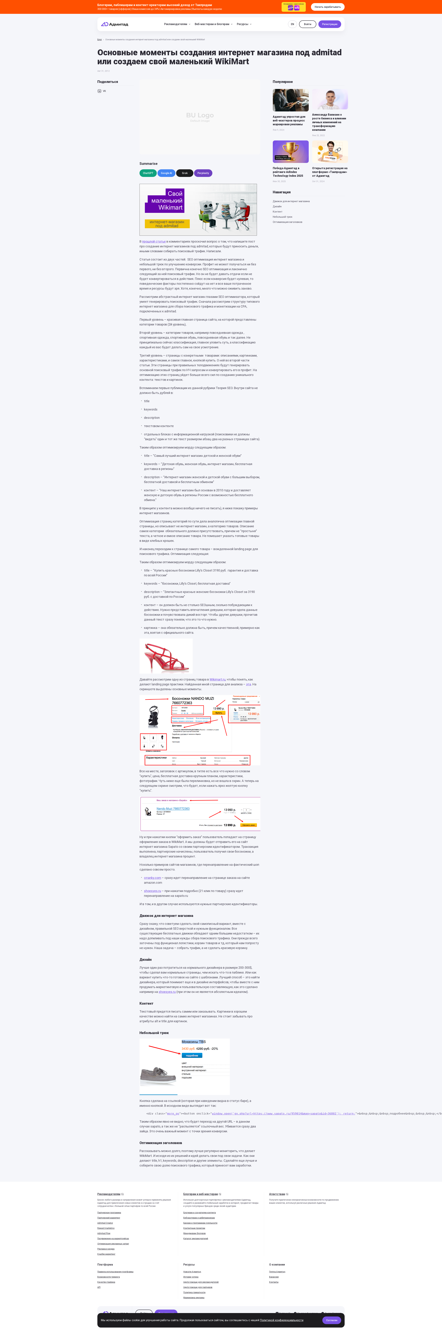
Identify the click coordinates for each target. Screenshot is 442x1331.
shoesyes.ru (152, 891)
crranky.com (152, 878)
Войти (307, 24)
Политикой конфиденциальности (281, 1320)
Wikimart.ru (217, 679)
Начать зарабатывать (328, 7)
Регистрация (329, 24)
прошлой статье (154, 241)
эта (248, 684)
